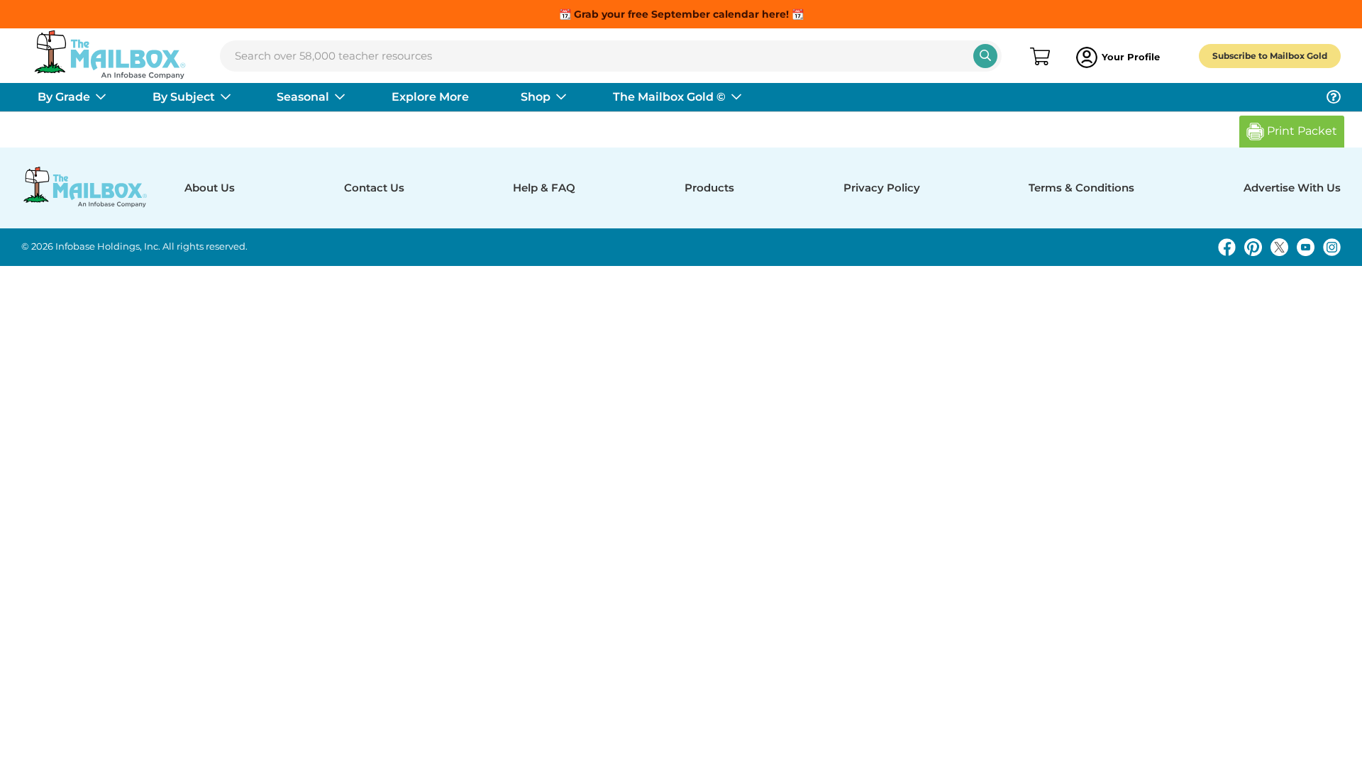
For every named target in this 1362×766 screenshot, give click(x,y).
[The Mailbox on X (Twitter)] (1279, 247)
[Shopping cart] (1039, 57)
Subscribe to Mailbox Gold (1269, 55)
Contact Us (374, 187)
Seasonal (303, 97)
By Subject (184, 97)
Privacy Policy (881, 187)
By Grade (64, 97)
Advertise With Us (1292, 187)
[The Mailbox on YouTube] (1305, 247)
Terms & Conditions (1081, 187)
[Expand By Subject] (226, 97)
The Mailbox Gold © (669, 97)
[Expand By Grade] (101, 97)
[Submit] (985, 56)
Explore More (430, 97)
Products (709, 187)
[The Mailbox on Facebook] (1227, 247)
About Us (209, 187)
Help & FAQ (544, 187)
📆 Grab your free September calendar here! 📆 (681, 14)
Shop (535, 97)
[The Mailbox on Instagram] (1332, 247)
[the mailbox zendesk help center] (1334, 97)
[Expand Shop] (561, 97)
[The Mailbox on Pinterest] (1253, 247)
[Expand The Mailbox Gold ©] (736, 97)
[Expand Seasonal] (340, 97)
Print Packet (1300, 131)
